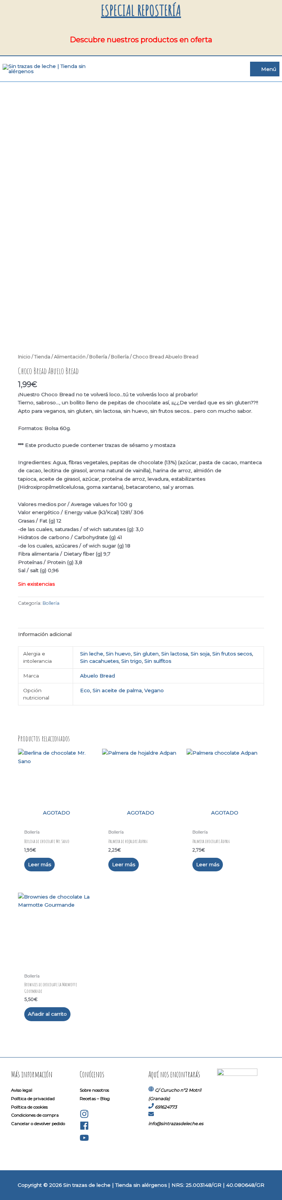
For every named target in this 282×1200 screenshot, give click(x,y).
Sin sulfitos (157, 661)
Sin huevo (118, 654)
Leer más (39, 864)
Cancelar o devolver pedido (38, 1123)
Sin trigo (131, 661)
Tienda (42, 356)
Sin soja (200, 654)
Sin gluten (146, 654)
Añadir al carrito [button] (47, 1014)
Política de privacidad (33, 1098)
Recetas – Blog (95, 1098)
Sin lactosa (174, 654)
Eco (85, 690)
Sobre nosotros (94, 1090)
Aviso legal (21, 1090)
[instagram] (84, 1117)
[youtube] (84, 1140)
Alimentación (70, 356)
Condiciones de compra (35, 1115)
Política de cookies (29, 1107)
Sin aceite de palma (117, 690)
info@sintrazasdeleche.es (175, 1123)
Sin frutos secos (232, 654)
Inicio (24, 356)
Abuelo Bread (97, 676)
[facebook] (84, 1128)
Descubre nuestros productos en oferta (141, 39)
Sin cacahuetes (99, 661)
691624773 (166, 1107)
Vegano (154, 690)
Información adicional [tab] (45, 634)
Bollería (98, 356)
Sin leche (91, 654)
